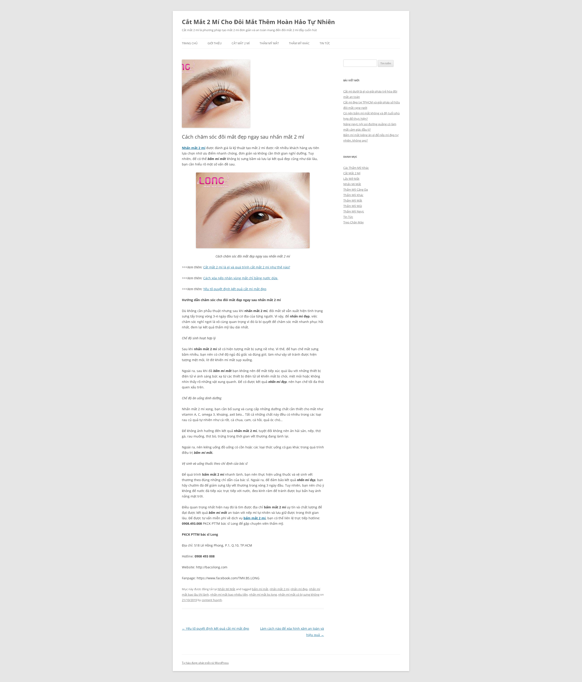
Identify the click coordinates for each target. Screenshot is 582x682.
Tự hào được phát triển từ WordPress (205, 663)
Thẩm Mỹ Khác (299, 43)
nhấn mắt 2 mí (279, 589)
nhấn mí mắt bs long (263, 594)
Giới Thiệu (215, 43)
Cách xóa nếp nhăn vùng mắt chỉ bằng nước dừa (240, 278)
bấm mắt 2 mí (254, 518)
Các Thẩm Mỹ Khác (356, 168)
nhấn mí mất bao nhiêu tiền (229, 594)
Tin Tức (325, 43)
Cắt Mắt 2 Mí (241, 43)
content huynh (212, 600)
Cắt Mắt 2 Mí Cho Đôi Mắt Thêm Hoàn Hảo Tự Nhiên (258, 22)
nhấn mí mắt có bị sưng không (298, 594)
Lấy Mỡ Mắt (351, 179)
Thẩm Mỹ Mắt (269, 43)
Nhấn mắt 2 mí (193, 148)
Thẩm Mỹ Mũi (352, 206)
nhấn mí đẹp (299, 589)
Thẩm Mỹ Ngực (353, 211)
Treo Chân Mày (353, 222)
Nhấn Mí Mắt (226, 589)
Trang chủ (190, 43)
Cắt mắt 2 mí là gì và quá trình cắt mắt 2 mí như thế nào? (246, 267)
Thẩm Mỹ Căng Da (355, 189)
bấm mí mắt (260, 589)
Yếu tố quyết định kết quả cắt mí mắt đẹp (234, 289)
